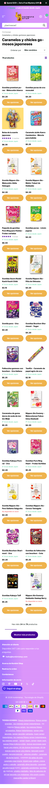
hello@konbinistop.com (16, 657)
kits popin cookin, (37, 774)
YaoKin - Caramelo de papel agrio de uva (35, 369)
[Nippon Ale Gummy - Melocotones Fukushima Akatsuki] (36, 399)
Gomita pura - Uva (10, 323)
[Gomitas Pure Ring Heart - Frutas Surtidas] (36, 447)
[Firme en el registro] (40, 16)
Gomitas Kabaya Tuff (11, 595)
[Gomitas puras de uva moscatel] (36, 73)
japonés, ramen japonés (15, 734)
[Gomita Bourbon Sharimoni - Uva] (13, 536)
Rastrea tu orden (9, 669)
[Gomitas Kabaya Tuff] (13, 581)
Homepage (6, 32)
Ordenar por (16, 50)
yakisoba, (29, 734)
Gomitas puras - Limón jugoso (36, 229)
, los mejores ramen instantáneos (26, 724)
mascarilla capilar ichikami (24, 778)
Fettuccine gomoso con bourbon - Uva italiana (12, 369)
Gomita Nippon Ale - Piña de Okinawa (35, 279)
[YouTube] (15, 684)
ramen (22, 740)
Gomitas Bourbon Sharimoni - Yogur (36, 324)
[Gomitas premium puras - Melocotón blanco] (13, 73)
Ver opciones (13, 102)
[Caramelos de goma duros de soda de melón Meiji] (13, 399)
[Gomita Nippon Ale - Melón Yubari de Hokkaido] (36, 166)
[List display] (46, 58)
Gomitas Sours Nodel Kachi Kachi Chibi (11, 279)
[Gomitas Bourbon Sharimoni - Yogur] (36, 309)
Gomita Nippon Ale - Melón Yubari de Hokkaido (35, 183)
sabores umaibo (31, 754)
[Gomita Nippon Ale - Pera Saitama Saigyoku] (13, 492)
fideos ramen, (20, 727)
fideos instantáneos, (26, 720)
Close (46, 3)
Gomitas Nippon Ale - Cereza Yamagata (35, 507)
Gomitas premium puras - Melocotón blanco (12, 88)
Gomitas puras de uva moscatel (35, 88)
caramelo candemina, (30, 768)
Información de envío (11, 680)
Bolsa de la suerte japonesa (10, 133)
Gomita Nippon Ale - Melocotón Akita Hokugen (11, 183)
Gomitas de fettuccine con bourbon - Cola (35, 551)
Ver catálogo (3, 16)
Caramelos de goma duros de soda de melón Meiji (12, 416)
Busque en (44, 25)
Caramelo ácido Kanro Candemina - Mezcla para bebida (35, 135)
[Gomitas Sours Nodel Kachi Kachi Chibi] (13, 264)
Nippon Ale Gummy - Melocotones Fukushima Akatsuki (35, 416)
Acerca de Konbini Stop (12, 663)
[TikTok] (33, 684)
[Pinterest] (9, 684)
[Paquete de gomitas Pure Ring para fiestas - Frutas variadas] (13, 214)
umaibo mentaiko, (21, 771)
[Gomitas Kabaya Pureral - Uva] (13, 447)
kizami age (27, 761)
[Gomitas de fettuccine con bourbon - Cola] (36, 536)
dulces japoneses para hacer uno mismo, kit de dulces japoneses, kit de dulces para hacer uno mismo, (25, 747)
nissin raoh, (42, 740)
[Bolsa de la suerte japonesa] (13, 118)
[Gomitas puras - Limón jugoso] (36, 214)
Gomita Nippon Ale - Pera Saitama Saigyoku (12, 507)
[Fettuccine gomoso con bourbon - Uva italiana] (13, 354)
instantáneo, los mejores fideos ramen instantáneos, (24, 737)
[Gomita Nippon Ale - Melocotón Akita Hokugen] (13, 166)
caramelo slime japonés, (27, 764)
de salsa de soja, (36, 757)
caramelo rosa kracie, (13, 761)
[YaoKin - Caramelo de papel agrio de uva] (36, 354)
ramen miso (38, 730)
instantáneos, (27, 730)
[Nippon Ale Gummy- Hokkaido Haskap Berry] (36, 581)
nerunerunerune (15, 754)
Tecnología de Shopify (34, 697)
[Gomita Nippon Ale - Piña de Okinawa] (36, 264)
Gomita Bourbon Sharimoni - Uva (12, 551)
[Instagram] (3, 684)
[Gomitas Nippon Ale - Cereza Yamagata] (36, 492)
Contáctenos (8, 674)
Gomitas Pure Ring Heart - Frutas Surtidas (36, 462)
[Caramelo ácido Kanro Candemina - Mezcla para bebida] (36, 118)
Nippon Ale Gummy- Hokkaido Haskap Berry (36, 596)
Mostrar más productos (24, 635)
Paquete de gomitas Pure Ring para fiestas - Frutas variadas (12, 231)
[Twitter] (27, 684)
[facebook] (21, 684)
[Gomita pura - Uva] (13, 309)
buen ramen (39, 734)
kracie (12, 768)
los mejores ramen (10, 740)
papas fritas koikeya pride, (14, 744)
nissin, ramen (30, 740)
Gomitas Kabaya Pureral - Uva (12, 462)
